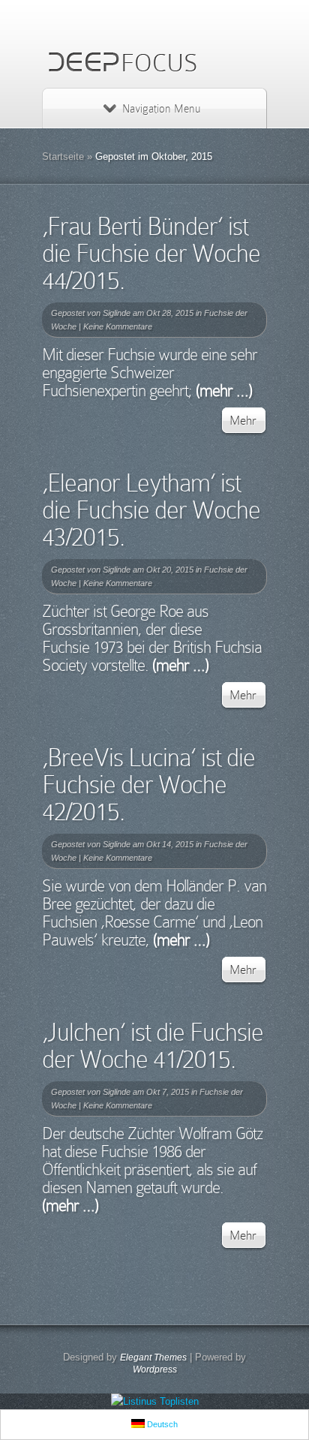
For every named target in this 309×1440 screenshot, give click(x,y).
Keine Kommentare (117, 326)
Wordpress (155, 1369)
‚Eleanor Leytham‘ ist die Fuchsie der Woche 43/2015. (151, 510)
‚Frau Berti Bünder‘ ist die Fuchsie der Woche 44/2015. (151, 253)
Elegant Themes (153, 1357)
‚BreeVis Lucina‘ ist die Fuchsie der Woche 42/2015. (148, 784)
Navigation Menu (161, 109)
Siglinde (116, 312)
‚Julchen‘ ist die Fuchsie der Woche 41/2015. (152, 1045)
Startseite (63, 156)
